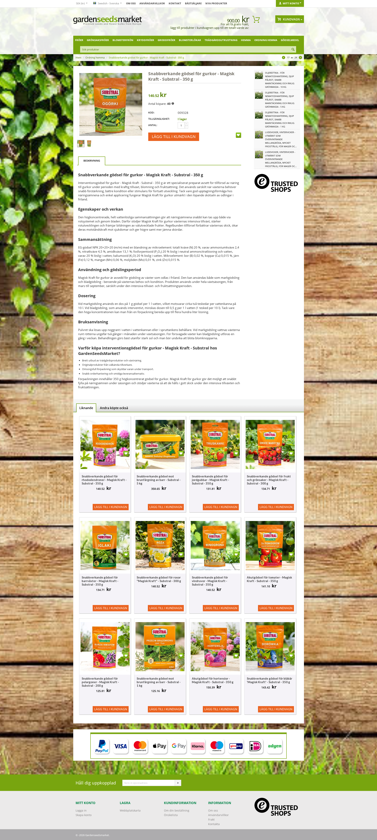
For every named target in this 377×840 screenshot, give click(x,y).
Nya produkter (216, 3)
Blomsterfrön (123, 40)
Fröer (79, 40)
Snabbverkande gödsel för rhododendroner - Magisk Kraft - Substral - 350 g (104, 479)
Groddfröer (166, 40)
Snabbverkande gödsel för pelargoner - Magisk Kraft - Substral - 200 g (100, 682)
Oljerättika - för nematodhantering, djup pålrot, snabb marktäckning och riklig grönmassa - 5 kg (279, 99)
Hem (78, 57)
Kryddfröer (145, 40)
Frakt (211, 819)
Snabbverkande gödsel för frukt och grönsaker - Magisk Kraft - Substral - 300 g (269, 479)
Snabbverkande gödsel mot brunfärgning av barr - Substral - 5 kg (159, 479)
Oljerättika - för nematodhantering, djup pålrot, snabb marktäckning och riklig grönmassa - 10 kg (279, 79)
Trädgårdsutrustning (221, 40)
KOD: (151, 112)
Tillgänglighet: (159, 119)
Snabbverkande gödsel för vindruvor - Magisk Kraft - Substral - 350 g (210, 581)
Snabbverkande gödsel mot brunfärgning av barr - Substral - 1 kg (159, 682)
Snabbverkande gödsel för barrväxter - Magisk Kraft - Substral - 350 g (100, 581)
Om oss (131, 3)
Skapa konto (84, 815)
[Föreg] (283, 58)
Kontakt (175, 3)
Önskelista (171, 815)
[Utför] (178, 783)
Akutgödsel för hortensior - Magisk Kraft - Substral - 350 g (212, 680)
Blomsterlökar (190, 40)
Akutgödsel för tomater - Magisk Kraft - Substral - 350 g (269, 579)
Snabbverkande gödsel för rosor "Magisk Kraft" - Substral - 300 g (159, 579)
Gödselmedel (290, 40)
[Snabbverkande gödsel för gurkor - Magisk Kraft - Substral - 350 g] (110, 104)
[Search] (293, 49)
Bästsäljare (193, 3)
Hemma (246, 40)
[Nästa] (300, 58)
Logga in (81, 810)
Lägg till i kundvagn (174, 136)
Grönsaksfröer (98, 40)
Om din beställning (176, 810)
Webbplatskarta (130, 810)
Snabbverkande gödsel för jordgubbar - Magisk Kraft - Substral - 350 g (210, 479)
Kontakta (214, 824)
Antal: (152, 125)
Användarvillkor (152, 3)
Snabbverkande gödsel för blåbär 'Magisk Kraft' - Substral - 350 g (269, 680)
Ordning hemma (265, 40)
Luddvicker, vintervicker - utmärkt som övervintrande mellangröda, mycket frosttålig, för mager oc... (281, 139)
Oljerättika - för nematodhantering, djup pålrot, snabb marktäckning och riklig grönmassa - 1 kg (279, 119)
